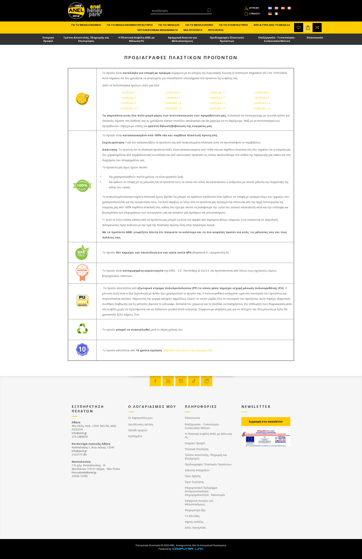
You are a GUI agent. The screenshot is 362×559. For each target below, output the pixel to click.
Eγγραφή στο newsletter (266, 421)
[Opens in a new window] (188, 549)
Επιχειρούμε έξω (195, 510)
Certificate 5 (128, 98)
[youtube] (168, 381)
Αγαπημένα (135, 436)
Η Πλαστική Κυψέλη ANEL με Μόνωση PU (136, 39)
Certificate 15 (217, 108)
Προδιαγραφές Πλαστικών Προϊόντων (227, 39)
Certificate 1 (128, 92)
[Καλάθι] (307, 27)
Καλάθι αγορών (137, 430)
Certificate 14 (173, 108)
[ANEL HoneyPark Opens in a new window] (93, 11)
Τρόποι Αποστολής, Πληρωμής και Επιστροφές (86, 39)
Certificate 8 (261, 98)
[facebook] (155, 381)
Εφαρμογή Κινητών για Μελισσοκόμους (182, 39)
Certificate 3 (217, 92)
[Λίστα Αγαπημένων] (298, 27)
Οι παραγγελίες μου (140, 418)
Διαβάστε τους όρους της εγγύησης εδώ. (188, 350)
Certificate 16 (262, 108)
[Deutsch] (270, 14)
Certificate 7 (217, 98)
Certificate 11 (217, 103)
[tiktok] (193, 381)
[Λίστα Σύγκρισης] (317, 27)
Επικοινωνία (315, 37)
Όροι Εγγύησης (194, 482)
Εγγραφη (254, 7)
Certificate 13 (128, 108)
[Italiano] (276, 14)
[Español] (283, 8)
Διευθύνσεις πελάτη (140, 424)
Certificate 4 (261, 92)
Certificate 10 (173, 103)
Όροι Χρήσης (193, 476)
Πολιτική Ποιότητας (197, 449)
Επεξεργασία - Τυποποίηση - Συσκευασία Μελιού (277, 39)
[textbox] (178, 11)
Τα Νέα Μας (192, 516)
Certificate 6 (173, 98)
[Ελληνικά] (270, 8)
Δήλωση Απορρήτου (197, 470)
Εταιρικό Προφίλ (48, 39)
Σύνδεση (254, 13)
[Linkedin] (206, 381)
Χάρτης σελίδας (194, 522)
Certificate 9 (128, 103)
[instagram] (181, 381)
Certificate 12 (262, 103)
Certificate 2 (173, 92)
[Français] (289, 8)
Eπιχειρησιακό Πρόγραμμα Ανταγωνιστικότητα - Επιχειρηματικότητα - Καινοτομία (205, 491)
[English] (276, 8)
